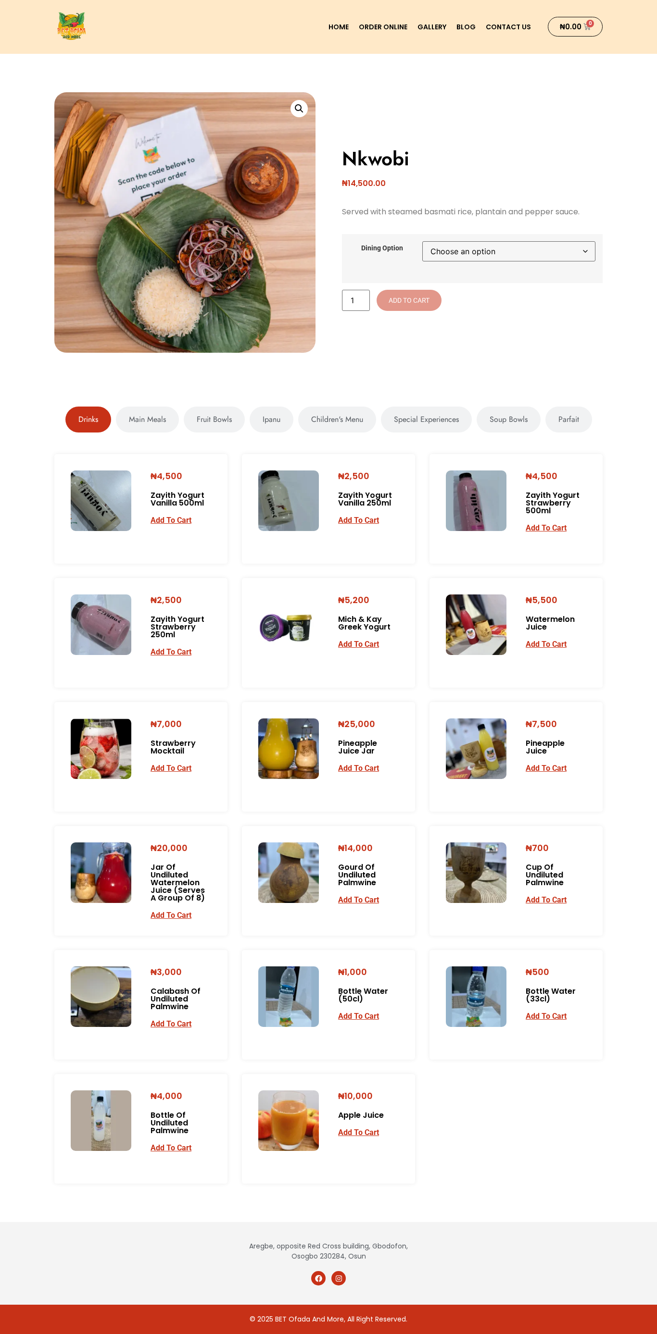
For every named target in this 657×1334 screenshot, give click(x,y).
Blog (466, 27)
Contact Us (508, 27)
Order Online (383, 27)
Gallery (431, 27)
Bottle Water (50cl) (363, 995)
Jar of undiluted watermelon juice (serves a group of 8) (178, 882)
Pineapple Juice (545, 747)
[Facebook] (318, 1278)
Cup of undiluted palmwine (545, 875)
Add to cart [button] (171, 520)
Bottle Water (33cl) (551, 995)
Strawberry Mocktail (173, 747)
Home (338, 27)
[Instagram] (338, 1278)
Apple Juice (361, 1115)
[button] (299, 108)
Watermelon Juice (550, 623)
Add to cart (409, 300)
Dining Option (382, 248)
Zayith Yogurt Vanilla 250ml (365, 499)
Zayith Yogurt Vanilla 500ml (177, 499)
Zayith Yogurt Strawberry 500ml (553, 503)
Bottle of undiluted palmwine (170, 1123)
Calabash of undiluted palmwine (176, 999)
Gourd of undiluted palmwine (357, 875)
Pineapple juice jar (357, 747)
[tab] (88, 419)
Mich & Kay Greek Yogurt (364, 623)
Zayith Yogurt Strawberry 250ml (177, 627)
